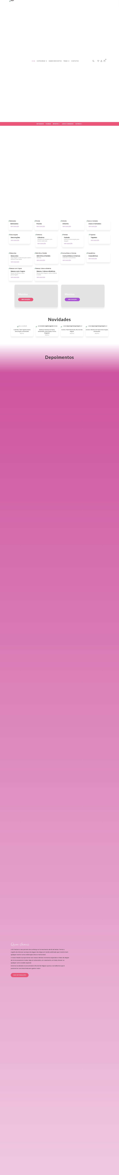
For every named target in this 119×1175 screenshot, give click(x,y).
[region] (59, 170)
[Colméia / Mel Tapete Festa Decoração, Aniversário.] (22, 331)
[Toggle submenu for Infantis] (59, 124)
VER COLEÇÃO (25, 299)
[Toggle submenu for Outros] (81, 124)
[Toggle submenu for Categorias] (46, 61)
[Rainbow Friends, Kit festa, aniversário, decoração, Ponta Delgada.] (47, 331)
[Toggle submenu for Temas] (69, 61)
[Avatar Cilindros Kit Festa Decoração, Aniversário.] (97, 331)
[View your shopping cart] (104, 61)
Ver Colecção (15, 226)
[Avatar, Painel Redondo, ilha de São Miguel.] (72, 331)
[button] (59, 210)
